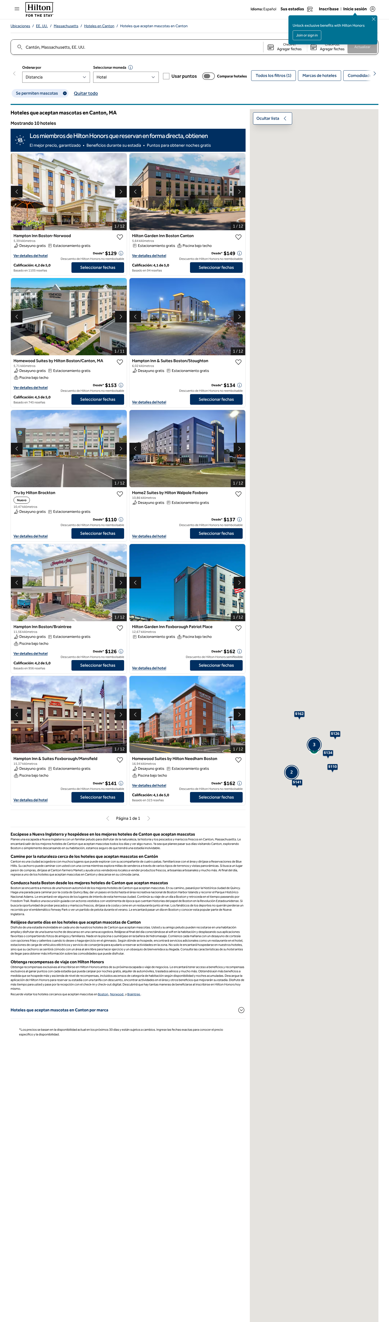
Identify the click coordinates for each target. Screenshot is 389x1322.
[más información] (121, 253)
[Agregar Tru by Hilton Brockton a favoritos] (120, 496)
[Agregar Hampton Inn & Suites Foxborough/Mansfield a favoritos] (120, 762)
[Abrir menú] (17, 8)
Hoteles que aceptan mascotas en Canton (154, 26)
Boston (103, 996)
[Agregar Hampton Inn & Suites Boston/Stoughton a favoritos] (238, 362)
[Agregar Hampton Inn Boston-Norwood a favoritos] (120, 237)
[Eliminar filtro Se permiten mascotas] (64, 93)
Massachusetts (66, 26)
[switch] (208, 76)
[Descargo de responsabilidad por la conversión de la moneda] (130, 67)
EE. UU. (42, 26)
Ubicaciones (20, 26)
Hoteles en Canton (99, 26)
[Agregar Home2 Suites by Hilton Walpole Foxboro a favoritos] (238, 496)
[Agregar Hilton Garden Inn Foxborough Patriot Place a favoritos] (238, 630)
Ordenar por (31, 67)
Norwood (117, 996)
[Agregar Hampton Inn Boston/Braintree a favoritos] (120, 630)
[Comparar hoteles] (208, 76)
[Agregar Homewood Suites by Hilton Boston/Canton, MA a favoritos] (120, 362)
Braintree (134, 996)
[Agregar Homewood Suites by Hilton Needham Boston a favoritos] (238, 762)
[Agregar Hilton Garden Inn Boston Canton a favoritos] (238, 237)
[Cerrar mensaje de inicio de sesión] (373, 19)
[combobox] (137, 47)
